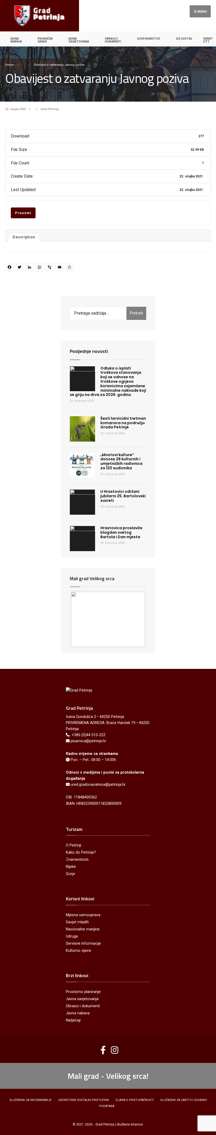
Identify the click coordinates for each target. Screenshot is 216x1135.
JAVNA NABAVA (16, 40)
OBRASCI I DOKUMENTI (113, 40)
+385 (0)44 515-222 (88, 735)
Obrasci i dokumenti (83, 1006)
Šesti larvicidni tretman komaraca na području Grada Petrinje (123, 423)
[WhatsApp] (40, 268)
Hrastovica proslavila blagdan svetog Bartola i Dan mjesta (121, 532)
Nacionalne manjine (83, 929)
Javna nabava (78, 1013)
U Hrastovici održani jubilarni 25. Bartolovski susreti (123, 496)
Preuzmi (23, 213)
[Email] (60, 268)
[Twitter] (20, 268)
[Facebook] (10, 268)
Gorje (70, 874)
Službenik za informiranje (30, 1100)
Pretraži (136, 313)
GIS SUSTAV (184, 38)
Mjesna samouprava (83, 915)
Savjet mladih (77, 922)
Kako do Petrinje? (81, 852)
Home (9, 65)
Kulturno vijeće (78, 950)
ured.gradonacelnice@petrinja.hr (98, 784)
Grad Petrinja (50, 109)
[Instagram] (112, 1047)
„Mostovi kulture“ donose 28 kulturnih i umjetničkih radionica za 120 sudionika (121, 461)
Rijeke (71, 866)
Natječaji (73, 1020)
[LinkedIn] (30, 268)
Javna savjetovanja (82, 999)
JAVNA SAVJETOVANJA (78, 40)
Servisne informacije (83, 943)
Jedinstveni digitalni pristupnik (83, 1100)
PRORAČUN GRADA (45, 40)
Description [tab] (24, 237)
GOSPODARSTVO (148, 38)
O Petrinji (73, 845)
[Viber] (50, 268)
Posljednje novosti (89, 351)
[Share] (70, 268)
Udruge (72, 936)
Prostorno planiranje (83, 992)
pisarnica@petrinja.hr (88, 741)
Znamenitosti (77, 859)
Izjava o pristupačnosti (134, 1100)
